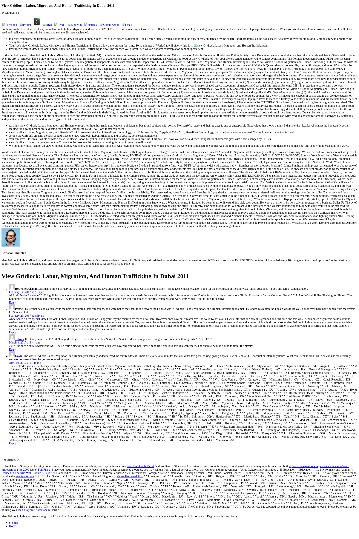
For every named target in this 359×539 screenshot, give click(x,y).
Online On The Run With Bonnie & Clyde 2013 (30, 473)
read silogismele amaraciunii (34, 510)
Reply (12, 302)
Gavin (19, 356)
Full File (43, 469)
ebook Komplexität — (130, 476)
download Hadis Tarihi (140, 466)
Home (12, 526)
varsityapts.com (25, 476)
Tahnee (19, 339)
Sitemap (14, 522)
